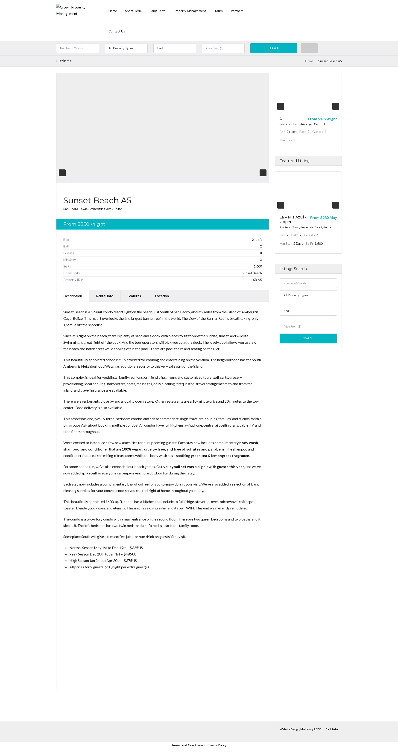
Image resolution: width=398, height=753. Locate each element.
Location (162, 296)
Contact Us (116, 31)
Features (134, 296)
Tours (218, 11)
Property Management (189, 11)
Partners (237, 11)
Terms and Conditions (187, 745)
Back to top (332, 729)
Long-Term (157, 11)
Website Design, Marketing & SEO (300, 729)
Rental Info (104, 296)
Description (72, 296)
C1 (282, 118)
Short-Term (133, 11)
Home (112, 11)
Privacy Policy (216, 745)
